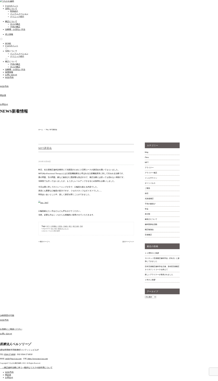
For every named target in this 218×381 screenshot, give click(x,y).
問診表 (8, 375)
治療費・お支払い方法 (15, 29)
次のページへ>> (128, 242)
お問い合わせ (11, 75)
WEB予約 (9, 77)
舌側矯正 (148, 235)
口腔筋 (60, 226)
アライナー (149, 168)
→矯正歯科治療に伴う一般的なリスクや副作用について (26, 367)
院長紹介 (14, 11)
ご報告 (147, 188)
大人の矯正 (15, 24)
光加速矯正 (149, 199)
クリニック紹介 (17, 16)
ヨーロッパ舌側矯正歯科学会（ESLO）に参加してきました (162, 259)
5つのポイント (11, 6)
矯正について (11, 21)
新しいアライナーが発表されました (159, 275)
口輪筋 (65, 226)
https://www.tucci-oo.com (37, 359)
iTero (147, 157)
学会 (146, 209)
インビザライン (151, 178)
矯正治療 (76, 226)
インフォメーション (19, 14)
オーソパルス (150, 183)
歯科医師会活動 (151, 224)
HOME (8, 43)
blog (52, 229)
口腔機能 (53, 226)
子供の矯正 (15, 27)
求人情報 (9, 34)
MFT (47, 226)
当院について (11, 8)
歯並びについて (63, 229)
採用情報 (9, 72)
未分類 (147, 214)
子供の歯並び (150, 204)
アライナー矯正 (151, 173)
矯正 (70, 226)
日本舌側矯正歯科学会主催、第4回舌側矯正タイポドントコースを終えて (162, 267)
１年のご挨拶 (150, 280)
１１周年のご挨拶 (152, 253)
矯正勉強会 (149, 229)
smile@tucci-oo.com (13, 359)
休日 (146, 193)
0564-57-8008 (9, 354)
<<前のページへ (44, 242)
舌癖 (81, 226)
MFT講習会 (45, 148)
